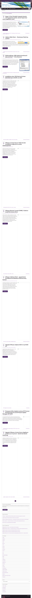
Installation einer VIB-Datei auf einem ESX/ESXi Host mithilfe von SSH (15, 77)
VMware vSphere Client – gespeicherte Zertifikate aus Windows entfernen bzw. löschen (15, 278)
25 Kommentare (27, 33)
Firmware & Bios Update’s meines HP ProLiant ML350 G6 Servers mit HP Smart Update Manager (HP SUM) (16, 412)
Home (2, 8)
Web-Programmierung (5, 572)
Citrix (4, 72)
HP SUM (14, 428)
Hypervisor (7, 33)
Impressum (28, 595)
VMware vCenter (19, 39)
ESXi (5, 139)
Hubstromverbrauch (7, 72)
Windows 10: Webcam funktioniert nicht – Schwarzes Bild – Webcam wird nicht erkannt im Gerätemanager (15, 519)
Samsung (4, 563)
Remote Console (7, 273)
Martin (3, 531)
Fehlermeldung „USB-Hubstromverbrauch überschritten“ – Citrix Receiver (16, 56)
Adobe (6, 39)
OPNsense (4, 559)
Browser (4, 543)
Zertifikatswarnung (13, 341)
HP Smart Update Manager (9, 428)
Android (3, 540)
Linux (3, 553)
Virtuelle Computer (17, 33)
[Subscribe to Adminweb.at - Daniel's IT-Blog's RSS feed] (2, 0)
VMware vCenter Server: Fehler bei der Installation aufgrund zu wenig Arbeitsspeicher (14, 144)
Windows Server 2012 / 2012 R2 (17, 20)
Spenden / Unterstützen (12, 8)
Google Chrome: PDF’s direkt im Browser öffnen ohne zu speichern (11, 517)
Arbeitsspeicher (5, 207)
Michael (4, 528)
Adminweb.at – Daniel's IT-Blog (10, 4)
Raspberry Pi (4, 562)
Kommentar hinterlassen (26, 51)
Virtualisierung (9, 20)
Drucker (3, 546)
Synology (4, 566)
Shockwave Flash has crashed (11, 51)
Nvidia (3, 556)
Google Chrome (5, 51)
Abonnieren (5, 509)
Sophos (3, 565)
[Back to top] (30, 596)
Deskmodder (4, 587)
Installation (7, 139)
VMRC (10, 273)
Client (4, 341)
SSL (5, 341)
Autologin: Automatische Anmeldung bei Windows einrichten (12, 531)
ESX (3, 139)
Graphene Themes (8, 596)
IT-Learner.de (4, 591)
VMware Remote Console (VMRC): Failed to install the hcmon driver (16, 211)
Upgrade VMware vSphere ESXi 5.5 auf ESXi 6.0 (16, 345)
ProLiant (16, 428)
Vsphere (4, 52)
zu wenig (14, 207)
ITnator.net (4, 590)
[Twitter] (4, 0)
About (7, 8)
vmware (18, 51)
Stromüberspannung (15, 72)
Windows (12, 20)
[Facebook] (3, 0)
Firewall (3, 547)
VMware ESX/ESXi (15, 39)
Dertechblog (4, 588)
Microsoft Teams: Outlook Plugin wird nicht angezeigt (9, 522)
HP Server (9, 39)
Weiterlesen (5, 29)
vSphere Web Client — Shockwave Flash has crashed (16, 37)
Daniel (4, 20)
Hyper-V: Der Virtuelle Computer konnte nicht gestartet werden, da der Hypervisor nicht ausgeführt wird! (15, 18)
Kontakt (5, 8)
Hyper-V (7, 20)
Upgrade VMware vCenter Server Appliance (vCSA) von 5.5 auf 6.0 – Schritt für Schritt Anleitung (15, 434)
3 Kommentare (27, 273)
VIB (12, 139)
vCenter (16, 51)
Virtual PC (10, 33)
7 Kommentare (27, 428)
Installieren (10, 139)
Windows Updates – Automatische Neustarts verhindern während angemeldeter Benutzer (16, 528)
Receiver (11, 72)
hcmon (4, 273)
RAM (8, 207)
